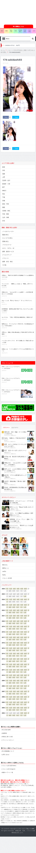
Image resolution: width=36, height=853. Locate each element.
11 (20, 607)
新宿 (3, 167)
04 (17, 589)
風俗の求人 (5, 235)
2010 (3, 675)
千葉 (3, 197)
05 (21, 589)
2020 (3, 621)
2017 (3, 637)
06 (25, 589)
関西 (16, 31)
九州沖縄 (29, 30)
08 (9, 607)
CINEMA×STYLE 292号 (12, 45)
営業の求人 (5, 241)
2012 (3, 664)
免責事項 (4, 733)
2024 (3, 599)
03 (13, 589)
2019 (3, 626)
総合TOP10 (15, 427)
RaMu (4, 575)
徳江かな (5, 565)
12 (24, 596)
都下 (3, 187)
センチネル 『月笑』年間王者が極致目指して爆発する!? (17, 317)
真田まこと (5, 568)
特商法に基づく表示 (7, 736)
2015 (3, 648)
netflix (4, 571)
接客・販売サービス (8, 251)
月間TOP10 (6, 427)
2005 (3, 702)
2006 (3, 697)
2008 (3, 686)
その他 (4, 265)
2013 (3, 659)
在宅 (3, 221)
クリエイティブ (6, 255)
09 (13, 607)
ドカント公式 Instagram (8, 769)
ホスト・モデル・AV (8, 248)
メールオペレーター (8, 231)
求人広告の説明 (6, 729)
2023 (3, 605)
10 (17, 607)
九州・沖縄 (5, 217)
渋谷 (3, 170)
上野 (3, 177)
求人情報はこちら (18, 26)
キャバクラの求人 (7, 238)
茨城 (3, 200)
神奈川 (4, 190)
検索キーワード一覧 (7, 772)
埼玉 (3, 194)
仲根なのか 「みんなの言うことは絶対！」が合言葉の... (15, 464)
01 (6, 589)
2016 (3, 643)
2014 (3, 653)
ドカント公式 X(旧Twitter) (9, 765)
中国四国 (25, 30)
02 (10, 589)
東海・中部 (5, 204)
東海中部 (11, 30)
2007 (3, 691)
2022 (3, 610)
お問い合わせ (5, 754)
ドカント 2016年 (7, 578)
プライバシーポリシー (8, 740)
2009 (3, 680)
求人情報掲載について (8, 751)
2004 (3, 708)
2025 (3, 594)
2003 (3, 713)
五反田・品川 (6, 180)
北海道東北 (20, 30)
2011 (3, 670)
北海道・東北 (6, 211)
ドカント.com (29, 828)
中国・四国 (5, 214)
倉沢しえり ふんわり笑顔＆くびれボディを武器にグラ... (15, 470)
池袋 (3, 174)
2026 (3, 589)
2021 (3, 616)
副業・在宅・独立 (7, 261)
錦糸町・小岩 (6, 184)
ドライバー (5, 258)
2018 (3, 632)
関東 (6, 31)
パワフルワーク (6, 245)
